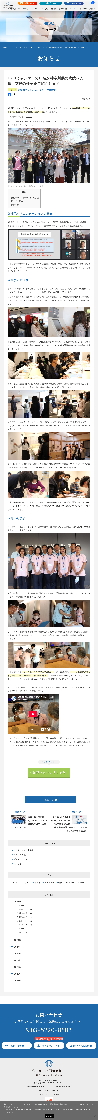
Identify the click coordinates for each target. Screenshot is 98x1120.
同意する (49, 1116)
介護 (60, 882)
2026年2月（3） (25, 928)
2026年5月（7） (25, 917)
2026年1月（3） (24, 932)
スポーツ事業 (82, 9)
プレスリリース (21, 859)
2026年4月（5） (25, 921)
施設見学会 (50, 882)
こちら (29, 116)
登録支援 (52, 90)
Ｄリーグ (27, 882)
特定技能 (23, 90)
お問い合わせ (29, 3)
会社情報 (53, 9)
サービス (34, 9)
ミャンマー (41, 90)
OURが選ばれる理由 (14, 9)
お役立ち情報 (63, 9)
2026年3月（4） (25, 925)
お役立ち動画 (76, 3)
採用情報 (92, 9)
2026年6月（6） (25, 913)
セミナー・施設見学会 (24, 850)
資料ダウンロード (52, 3)
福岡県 (38, 882)
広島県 (81, 882)
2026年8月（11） (25, 905)
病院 (31, 90)
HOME (4, 47)
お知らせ (23, 47)
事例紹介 (26, 9)
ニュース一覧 (51, 800)
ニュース (73, 9)
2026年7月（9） (25, 909)
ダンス (16, 882)
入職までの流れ (16, 201)
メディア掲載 (20, 854)
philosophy (44, 9)
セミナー (70, 882)
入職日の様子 (15, 204)
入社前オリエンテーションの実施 (24, 197)
